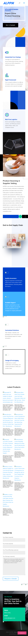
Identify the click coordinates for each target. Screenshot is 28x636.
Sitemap (16, 632)
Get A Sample (10, 25)
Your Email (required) (8, 543)
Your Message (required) (9, 556)
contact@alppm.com (9, 618)
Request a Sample (10, 578)
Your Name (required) (8, 537)
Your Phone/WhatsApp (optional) (10, 550)
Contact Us (22, 633)
